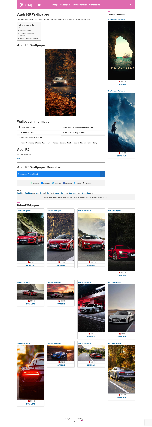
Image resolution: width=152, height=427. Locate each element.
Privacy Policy (80, 4)
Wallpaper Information (27, 33)
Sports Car (73, 193)
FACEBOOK (68, 183)
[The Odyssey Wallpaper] (121, 50)
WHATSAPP (35, 183)
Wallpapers (65, 4)
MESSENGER (46, 183)
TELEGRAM (57, 183)
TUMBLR (78, 183)
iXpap (54, 4)
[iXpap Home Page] (31, 4)
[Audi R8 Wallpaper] (60, 82)
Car (48, 193)
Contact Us (94, 4)
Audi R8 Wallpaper (26, 30)
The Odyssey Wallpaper (116, 19)
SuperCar (86, 193)
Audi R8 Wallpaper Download (29, 38)
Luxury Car (59, 193)
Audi (19, 193)
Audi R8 (22, 35)
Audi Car (28, 193)
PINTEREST (88, 183)
